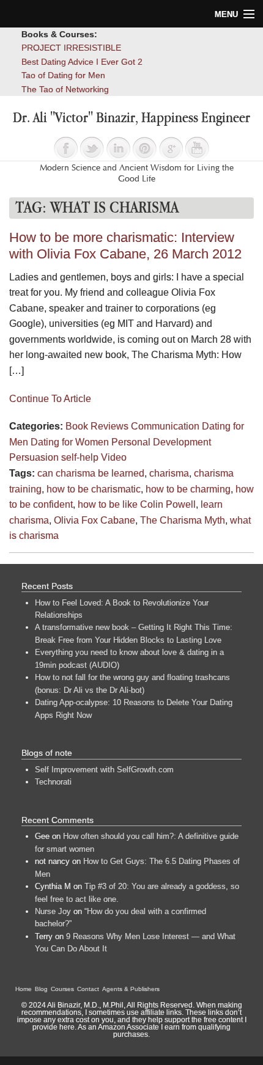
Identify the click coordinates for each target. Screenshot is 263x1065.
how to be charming (188, 489)
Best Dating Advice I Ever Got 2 (82, 62)
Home (23, 989)
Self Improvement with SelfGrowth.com (104, 769)
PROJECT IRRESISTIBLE (71, 48)
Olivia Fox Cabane (94, 520)
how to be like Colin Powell (137, 504)
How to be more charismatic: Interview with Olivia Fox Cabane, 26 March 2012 (125, 246)
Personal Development (161, 442)
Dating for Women (70, 442)
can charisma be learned (90, 473)
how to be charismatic (93, 489)
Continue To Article (50, 398)
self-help (79, 457)
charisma (169, 473)
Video (114, 457)
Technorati (53, 781)
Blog (41, 989)
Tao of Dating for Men (63, 75)
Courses (62, 989)
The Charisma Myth (182, 520)
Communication (165, 426)
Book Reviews (96, 426)
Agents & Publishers (131, 989)
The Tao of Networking (65, 89)
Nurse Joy (53, 911)
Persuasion (34, 457)
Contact (88, 989)
